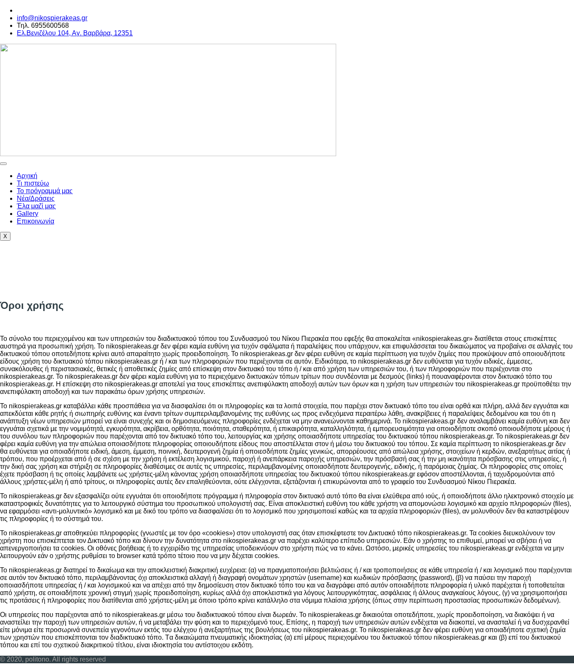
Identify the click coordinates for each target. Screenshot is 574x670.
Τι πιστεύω (33, 183)
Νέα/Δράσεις (36, 198)
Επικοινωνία (35, 221)
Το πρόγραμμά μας (45, 190)
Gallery (27, 213)
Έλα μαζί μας (36, 206)
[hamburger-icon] (3, 163)
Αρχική (27, 175)
